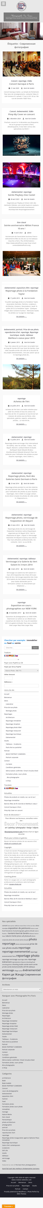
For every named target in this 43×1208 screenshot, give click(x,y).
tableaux (29, 335)
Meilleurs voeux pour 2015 (21, 338)
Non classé (21, 222)
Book (4, 1081)
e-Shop (8, 781)
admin (29, 233)
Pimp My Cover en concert (21, 114)
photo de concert (14, 940)
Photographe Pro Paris (21, 15)
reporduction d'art (12, 332)
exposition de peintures (19, 928)
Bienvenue (8, 697)
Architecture (10, 717)
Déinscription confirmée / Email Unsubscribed (22, 771)
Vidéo (29, 81)
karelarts (11, 933)
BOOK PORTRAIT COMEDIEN (15, 754)
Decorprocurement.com (14, 832)
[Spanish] (12, 656)
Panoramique (7, 1120)
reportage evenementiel (16, 951)
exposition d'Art (22, 288)
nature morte (11, 936)
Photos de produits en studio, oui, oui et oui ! (20, 797)
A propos (9, 764)
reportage (22, 81)
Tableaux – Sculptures (13, 744)
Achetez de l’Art (21, 401)
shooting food (30, 962)
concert (5, 925)
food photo (9, 931)
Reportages (8, 714)
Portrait (6, 751)
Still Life (5, 1150)
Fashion (5, 1099)
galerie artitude (29, 931)
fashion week (34, 928)
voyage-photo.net (15, 884)
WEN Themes (21, 1194)
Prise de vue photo (31, 329)
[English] (8, 656)
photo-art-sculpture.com (12, 843)
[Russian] (17, 656)
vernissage (8, 970)
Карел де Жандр (13, 974)
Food (4, 1101)
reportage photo (27, 956)
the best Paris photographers (26, 1165)
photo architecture (8, 1122)
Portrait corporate (12, 757)
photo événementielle (22, 944)
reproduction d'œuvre (19, 962)
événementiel (22, 111)
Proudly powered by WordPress (15, 1192)
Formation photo (8, 1104)
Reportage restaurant (13, 731)
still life (25, 967)
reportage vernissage (9, 959)
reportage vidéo (23, 959)
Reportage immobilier (13, 721)
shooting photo (7, 964)
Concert (14, 81)
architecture (6, 1078)
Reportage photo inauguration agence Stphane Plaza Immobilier (20, 1139)
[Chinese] (19, 656)
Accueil (6, 694)
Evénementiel (10, 737)
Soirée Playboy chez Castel (21, 195)
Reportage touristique (13, 734)
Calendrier (9, 704)
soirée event (28, 964)
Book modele (6, 1083)
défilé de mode (19, 925)
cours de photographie (10, 1091)
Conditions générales (13, 767)
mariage (5, 1112)
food (9, 643)
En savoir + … (21, 317)
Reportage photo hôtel (14, 727)
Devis (6, 701)
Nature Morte (7, 1114)
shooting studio (17, 964)
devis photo (11, 925)
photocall (27, 936)
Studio (6, 741)
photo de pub (24, 940)
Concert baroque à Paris (21, 83)
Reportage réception (13, 724)
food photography (19, 931)
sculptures (6, 1148)
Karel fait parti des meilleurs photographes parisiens (20, 1169)
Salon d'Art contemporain (11, 1145)
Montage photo (11, 711)
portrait (19, 329)
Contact (7, 761)
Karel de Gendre (29, 88)
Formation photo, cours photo (16, 774)
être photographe (13, 777)
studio (22, 335)
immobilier (32, 640)
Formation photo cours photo (12, 1107)
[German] (10, 656)
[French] (5, 656)
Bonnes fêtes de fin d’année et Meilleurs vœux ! (20, 804)
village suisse (18, 971)
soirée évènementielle (15, 967)
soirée (18, 643)
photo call (20, 936)
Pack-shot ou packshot (13, 747)
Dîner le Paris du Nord (29, 925)
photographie (7, 1125)
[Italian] (14, 656)
